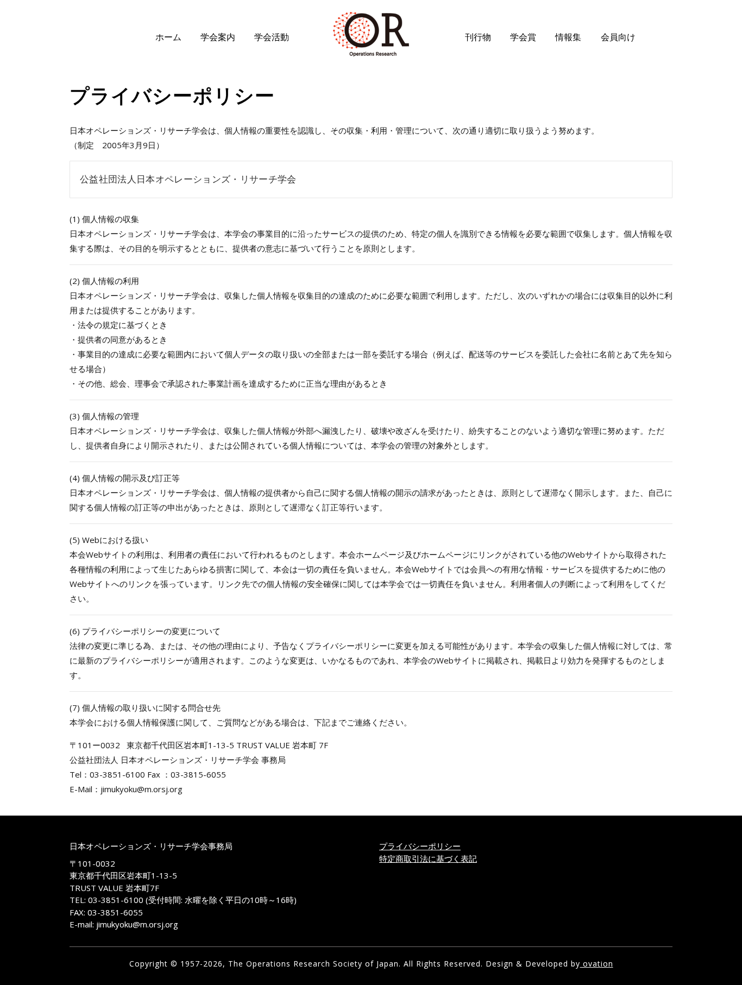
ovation (596, 963)
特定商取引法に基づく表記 (428, 858)
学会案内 (217, 37)
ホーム (168, 37)
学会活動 (271, 37)
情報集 (568, 37)
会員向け (618, 37)
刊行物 (478, 37)
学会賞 (523, 37)
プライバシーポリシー (420, 846)
